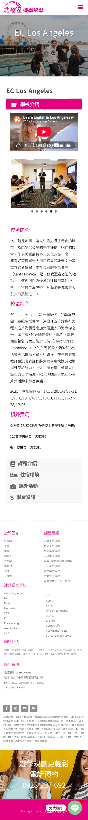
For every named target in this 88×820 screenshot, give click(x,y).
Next (71, 183)
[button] (80, 7)
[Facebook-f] (6, 708)
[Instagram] (15, 708)
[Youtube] (24, 708)
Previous (17, 183)
